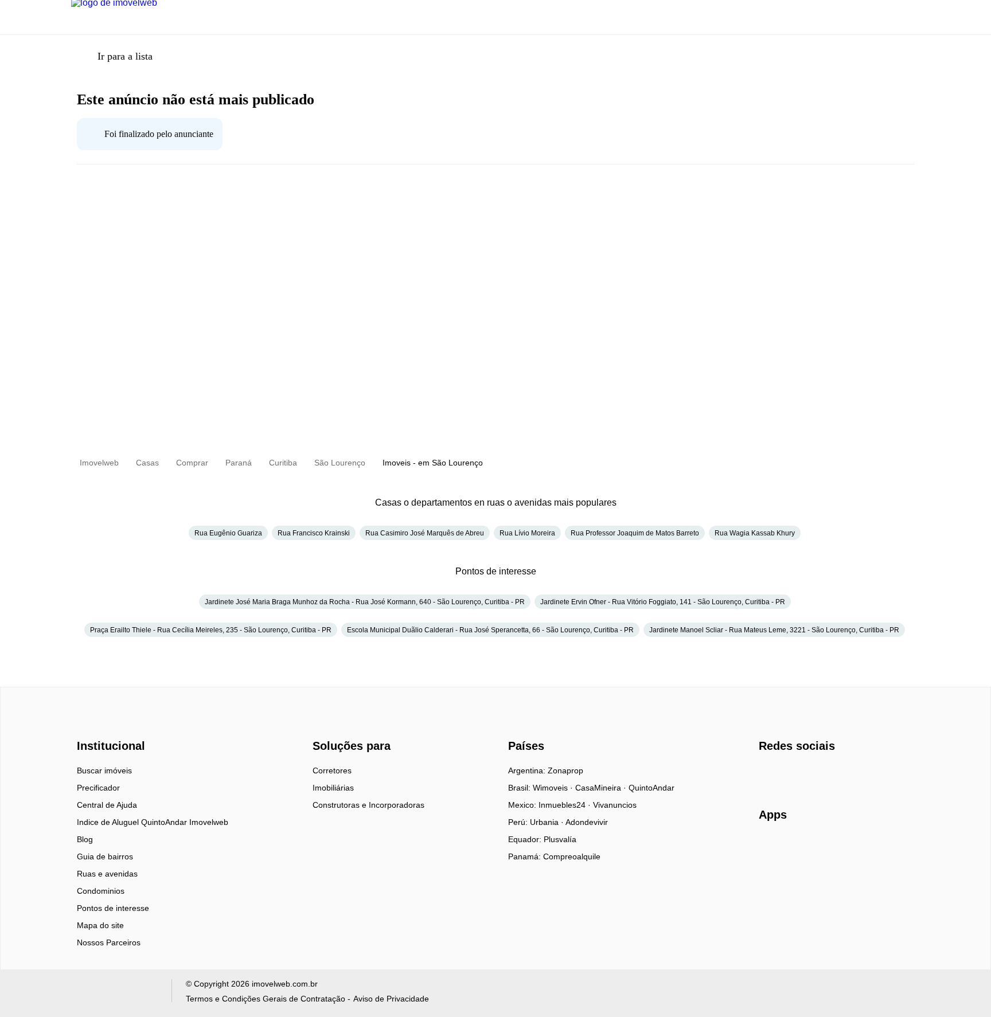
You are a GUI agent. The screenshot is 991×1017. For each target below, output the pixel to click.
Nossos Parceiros (109, 942)
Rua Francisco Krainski (314, 533)
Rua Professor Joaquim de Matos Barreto (635, 533)
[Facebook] (768, 774)
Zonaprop (565, 770)
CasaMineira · (602, 787)
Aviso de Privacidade (391, 998)
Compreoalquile (571, 856)
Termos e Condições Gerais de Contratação (265, 998)
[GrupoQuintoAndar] (114, 993)
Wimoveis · (554, 787)
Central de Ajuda (107, 804)
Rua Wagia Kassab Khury (755, 533)
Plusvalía (560, 839)
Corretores (332, 770)
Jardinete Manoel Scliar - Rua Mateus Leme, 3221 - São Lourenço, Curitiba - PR (774, 630)
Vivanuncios (615, 804)
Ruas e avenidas (107, 873)
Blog (85, 839)
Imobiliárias (333, 787)
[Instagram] (787, 774)
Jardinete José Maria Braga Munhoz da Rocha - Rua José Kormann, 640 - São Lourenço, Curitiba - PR (365, 602)
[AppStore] (795, 847)
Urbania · (547, 822)
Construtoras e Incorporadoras (368, 804)
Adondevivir (586, 822)
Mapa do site (100, 925)
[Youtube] (806, 774)
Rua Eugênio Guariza (228, 533)
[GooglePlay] (873, 848)
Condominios (100, 890)
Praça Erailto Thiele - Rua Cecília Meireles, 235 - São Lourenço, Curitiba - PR (210, 630)
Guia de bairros (105, 856)
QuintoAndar (651, 787)
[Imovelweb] (117, 725)
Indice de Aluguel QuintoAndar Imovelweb (152, 822)
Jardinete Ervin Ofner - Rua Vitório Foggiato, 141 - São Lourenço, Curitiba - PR (662, 602)
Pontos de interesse (113, 908)
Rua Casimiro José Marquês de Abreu (424, 533)
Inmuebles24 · (566, 804)
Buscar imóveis (104, 770)
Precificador (98, 787)
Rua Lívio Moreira (527, 533)
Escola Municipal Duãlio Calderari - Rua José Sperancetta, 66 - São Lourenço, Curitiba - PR (490, 630)
